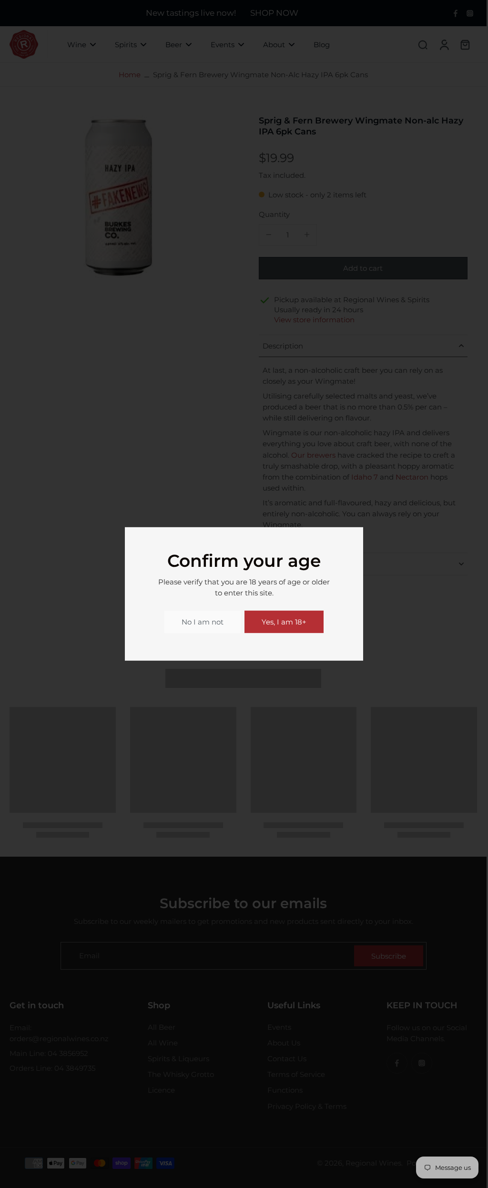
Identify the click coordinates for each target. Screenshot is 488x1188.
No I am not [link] (203, 621)
